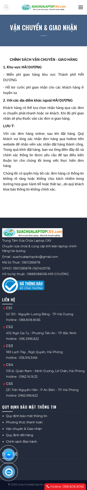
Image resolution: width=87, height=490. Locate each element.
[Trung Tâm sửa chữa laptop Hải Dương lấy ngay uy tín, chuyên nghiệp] (43, 7)
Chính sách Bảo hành (21, 442)
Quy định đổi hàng (19, 435)
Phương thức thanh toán (24, 422)
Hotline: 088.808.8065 (66, 487)
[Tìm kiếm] (6, 7)
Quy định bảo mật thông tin (26, 416)
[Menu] (81, 7)
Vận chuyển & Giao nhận (24, 429)
